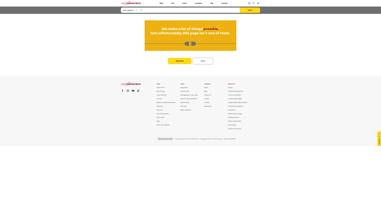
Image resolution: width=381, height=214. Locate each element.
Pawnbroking (184, 102)
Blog (205, 91)
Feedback (379, 141)
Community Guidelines (235, 106)
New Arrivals (161, 91)
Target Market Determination (237, 102)
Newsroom (207, 106)
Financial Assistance (234, 129)
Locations (198, 3)
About (206, 87)
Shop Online (161, 87)
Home (203, 61)
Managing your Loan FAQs (189, 95)
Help (158, 121)
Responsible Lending (235, 114)
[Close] (379, 133)
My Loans (183, 106)
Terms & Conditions (234, 95)
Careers (206, 99)
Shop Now (179, 61)
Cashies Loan (184, 91)
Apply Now (184, 87)
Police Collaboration (234, 121)
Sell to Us (160, 110)
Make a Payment (185, 110)
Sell (172, 3)
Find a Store (161, 117)
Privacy (230, 87)
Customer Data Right (235, 99)
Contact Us (207, 95)
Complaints (232, 110)
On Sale (159, 99)
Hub (211, 3)
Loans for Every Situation (188, 99)
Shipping (160, 106)
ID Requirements (233, 117)
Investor (224, 3)
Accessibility (232, 125)
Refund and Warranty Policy (166, 102)
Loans (184, 3)
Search (250, 10)
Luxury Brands (161, 95)
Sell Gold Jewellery (163, 114)
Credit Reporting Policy (235, 91)
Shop (161, 3)
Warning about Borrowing (165, 139)
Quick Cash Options (163, 125)
